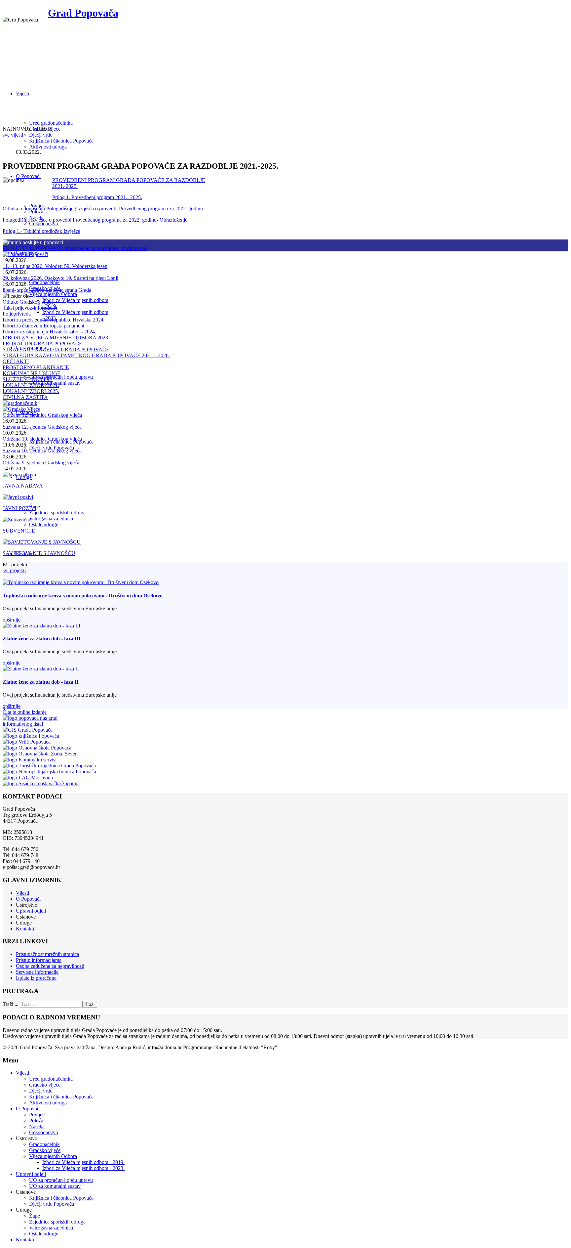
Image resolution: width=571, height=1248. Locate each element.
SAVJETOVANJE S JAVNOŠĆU (39, 553)
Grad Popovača (83, 13)
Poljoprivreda (17, 314)
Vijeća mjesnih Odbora (53, 294)
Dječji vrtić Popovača (51, 1204)
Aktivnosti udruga (48, 147)
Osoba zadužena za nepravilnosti (50, 966)
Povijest (37, 1114)
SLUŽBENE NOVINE (28, 379)
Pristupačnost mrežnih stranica (47, 954)
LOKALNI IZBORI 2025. (31, 391)
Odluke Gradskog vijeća (28, 302)
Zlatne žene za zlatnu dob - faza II (41, 682)
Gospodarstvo (43, 223)
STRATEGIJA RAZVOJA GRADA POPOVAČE (56, 349)
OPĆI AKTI (16, 361)
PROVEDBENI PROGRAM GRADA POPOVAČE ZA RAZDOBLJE (128, 180)
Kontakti (25, 928)
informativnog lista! (23, 724)
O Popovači (28, 176)
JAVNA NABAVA (23, 486)
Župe (34, 1216)
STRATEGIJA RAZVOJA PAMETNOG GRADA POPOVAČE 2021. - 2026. (86, 355)
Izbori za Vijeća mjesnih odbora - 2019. (83, 1162)
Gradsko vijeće (44, 1085)
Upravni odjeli (31, 911)
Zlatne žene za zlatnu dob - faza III (42, 638)
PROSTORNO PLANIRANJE (36, 367)
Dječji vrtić (40, 135)
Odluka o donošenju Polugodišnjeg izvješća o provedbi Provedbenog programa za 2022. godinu (103, 208)
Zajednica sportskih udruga (57, 512)
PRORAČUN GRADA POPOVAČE (42, 343)
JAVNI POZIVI (19, 508)
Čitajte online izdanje (25, 712)
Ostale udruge (43, 524)
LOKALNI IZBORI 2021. (31, 385)
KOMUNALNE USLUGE (31, 373)
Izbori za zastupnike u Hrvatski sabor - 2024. (49, 331)
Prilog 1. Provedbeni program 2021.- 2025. (97, 197)
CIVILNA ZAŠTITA (25, 397)
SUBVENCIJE (19, 531)
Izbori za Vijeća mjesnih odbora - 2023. (83, 1168)
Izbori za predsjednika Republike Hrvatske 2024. (54, 320)
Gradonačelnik (44, 282)
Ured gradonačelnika (51, 123)
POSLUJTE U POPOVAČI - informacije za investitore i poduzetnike (75, 248)
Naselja (37, 1126)
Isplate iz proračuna (36, 978)
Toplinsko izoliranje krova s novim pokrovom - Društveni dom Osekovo (83, 595)
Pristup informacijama (38, 960)
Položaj (37, 1120)
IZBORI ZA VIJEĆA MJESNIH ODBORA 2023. (56, 337)
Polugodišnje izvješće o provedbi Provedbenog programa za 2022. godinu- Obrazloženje (96, 220)
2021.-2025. (65, 186)
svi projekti (14, 570)
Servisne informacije (37, 972)
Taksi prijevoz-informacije (30, 308)
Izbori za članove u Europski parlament (43, 325)
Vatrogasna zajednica (51, 518)
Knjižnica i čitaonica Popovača (61, 141)
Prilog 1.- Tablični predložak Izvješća (41, 231)
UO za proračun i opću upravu (61, 377)
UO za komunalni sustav (55, 1186)
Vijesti (22, 93)
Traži (90, 1004)
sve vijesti (13, 135)
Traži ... (11, 1004)
